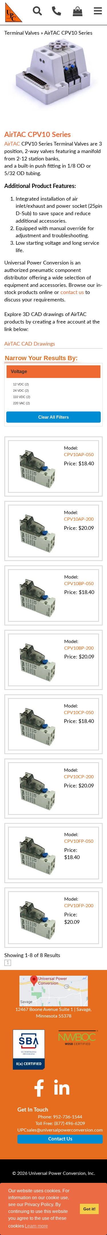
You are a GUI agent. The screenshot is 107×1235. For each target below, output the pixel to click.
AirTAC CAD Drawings (29, 344)
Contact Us (60, 1138)
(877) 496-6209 (69, 1123)
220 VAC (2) (21, 403)
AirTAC (12, 144)
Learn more (36, 1226)
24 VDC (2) (21, 390)
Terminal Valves (21, 33)
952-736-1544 (67, 1117)
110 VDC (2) (21, 397)
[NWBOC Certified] (78, 1041)
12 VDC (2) (21, 384)
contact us (72, 292)
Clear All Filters (53, 417)
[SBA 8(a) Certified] (29, 1050)
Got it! (89, 1209)
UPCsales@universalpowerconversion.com (60, 1130)
